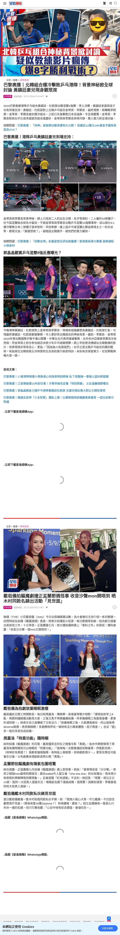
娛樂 (15, 80)
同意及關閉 (107, 928)
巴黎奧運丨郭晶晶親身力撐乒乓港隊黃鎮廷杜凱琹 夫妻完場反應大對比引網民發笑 (54, 390)
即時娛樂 (24, 80)
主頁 (8, 80)
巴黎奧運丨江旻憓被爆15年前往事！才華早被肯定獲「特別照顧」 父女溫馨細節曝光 (56, 383)
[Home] (16, 3)
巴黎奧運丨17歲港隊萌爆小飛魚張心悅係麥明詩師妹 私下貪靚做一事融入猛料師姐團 (56, 376)
